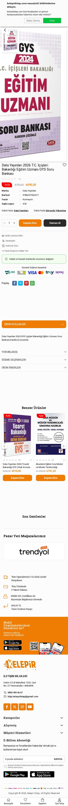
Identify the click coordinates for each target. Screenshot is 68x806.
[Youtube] (30, 706)
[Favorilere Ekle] (64, 165)
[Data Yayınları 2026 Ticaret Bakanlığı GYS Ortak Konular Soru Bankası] (17, 435)
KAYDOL (58, 759)
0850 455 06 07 (15, 692)
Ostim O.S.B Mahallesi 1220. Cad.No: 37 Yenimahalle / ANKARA (19, 684)
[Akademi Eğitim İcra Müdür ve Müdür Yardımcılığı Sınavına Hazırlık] (50, 435)
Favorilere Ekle (31, 460)
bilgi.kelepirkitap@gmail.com (23, 696)
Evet (52, 20)
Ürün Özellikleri (15, 324)
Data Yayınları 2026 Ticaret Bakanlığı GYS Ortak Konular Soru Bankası (17, 466)
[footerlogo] (19, 665)
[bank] (34, 788)
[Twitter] (14, 706)
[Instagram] (22, 706)
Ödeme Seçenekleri (14, 359)
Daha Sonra (33, 20)
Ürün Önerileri (11, 367)
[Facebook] (6, 706)
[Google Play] (15, 774)
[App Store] (42, 774)
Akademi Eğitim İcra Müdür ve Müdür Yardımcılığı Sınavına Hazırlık (49, 466)
